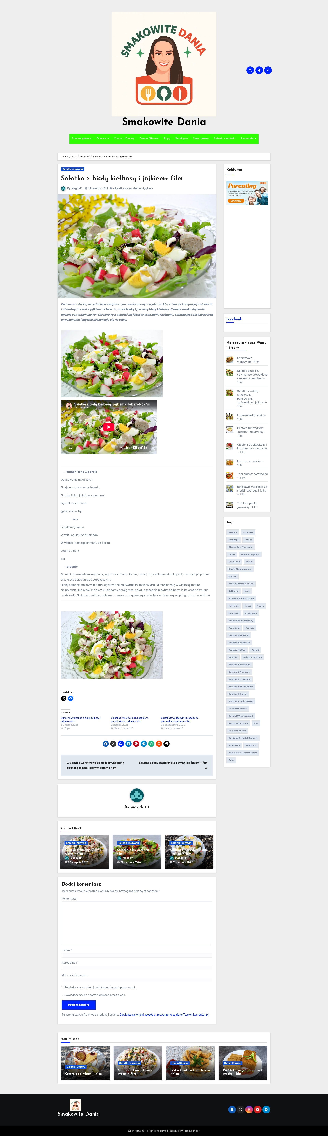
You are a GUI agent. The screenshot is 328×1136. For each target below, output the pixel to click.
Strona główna (82, 138)
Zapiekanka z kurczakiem (243, 753)
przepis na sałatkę (239, 642)
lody (247, 591)
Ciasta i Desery (124, 138)
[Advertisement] (248, 256)
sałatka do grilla (252, 657)
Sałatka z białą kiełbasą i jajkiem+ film (122, 178)
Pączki (255, 650)
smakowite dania (238, 723)
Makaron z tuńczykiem (241, 598)
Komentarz (70, 898)
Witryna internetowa (75, 975)
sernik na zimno (238, 709)
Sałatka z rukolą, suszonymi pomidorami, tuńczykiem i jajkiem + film (252, 399)
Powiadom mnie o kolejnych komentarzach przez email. (100, 987)
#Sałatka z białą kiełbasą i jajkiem (133, 188)
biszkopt (234, 540)
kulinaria (233, 591)
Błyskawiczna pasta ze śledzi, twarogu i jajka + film (252, 490)
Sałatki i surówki (225, 138)
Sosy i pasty (201, 138)
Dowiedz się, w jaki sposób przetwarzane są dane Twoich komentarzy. (164, 1014)
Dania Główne (149, 138)
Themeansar (191, 1130)
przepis (249, 628)
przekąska (251, 613)
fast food (234, 562)
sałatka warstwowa (240, 664)
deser (232, 554)
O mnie (102, 138)
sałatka (233, 657)
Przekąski (181, 138)
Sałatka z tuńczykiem (241, 701)
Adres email (70, 962)
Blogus (174, 1130)
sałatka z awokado (239, 672)
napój (248, 606)
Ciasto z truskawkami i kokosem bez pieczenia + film (252, 448)
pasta (260, 606)
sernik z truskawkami (241, 716)
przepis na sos (237, 650)
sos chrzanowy (237, 731)
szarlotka (234, 745)
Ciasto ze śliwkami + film (83, 1074)
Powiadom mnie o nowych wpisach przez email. (95, 995)
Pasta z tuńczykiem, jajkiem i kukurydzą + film (251, 431)
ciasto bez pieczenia (240, 547)
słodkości (251, 745)
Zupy (167, 138)
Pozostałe (248, 138)
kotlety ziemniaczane (241, 584)
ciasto (248, 540)
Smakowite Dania (164, 122)
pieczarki (234, 613)
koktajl (232, 576)
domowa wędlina (250, 554)
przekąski (234, 628)
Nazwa (67, 950)
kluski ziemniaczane (240, 569)
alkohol (233, 532)
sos (256, 723)
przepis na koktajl (239, 635)
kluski (249, 562)
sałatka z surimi (238, 694)
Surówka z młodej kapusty (243, 738)
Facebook (234, 319)
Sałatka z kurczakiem (241, 686)
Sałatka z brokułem (239, 679)
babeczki (248, 532)
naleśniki (234, 606)
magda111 (77, 188)
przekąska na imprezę (241, 620)
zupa (231, 760)
